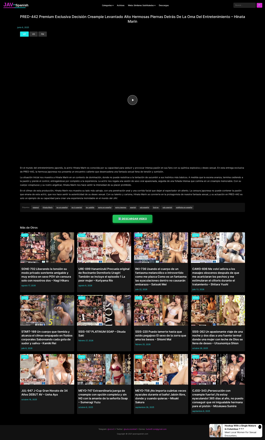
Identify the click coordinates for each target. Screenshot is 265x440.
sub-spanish (167, 207)
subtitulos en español (184, 207)
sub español (144, 207)
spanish (133, 207)
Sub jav (156, 207)
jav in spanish (76, 207)
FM (42, 34)
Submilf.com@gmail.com (156, 429)
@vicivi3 (111, 429)
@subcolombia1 (130, 429)
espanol (36, 207)
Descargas (164, 5)
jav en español (62, 207)
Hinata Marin (48, 207)
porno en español (104, 207)
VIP (24, 34)
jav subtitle (90, 207)
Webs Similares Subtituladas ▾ (141, 5)
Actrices (120, 5)
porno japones (120, 207)
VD (33, 34)
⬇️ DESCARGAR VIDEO (132, 218)
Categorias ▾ (107, 5)
